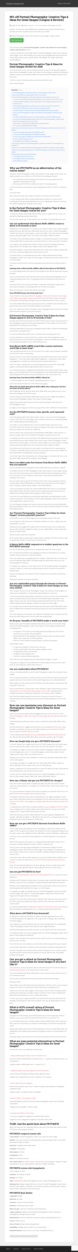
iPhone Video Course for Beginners (22, 1083)
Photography (52, 25)
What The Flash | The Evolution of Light (23, 1098)
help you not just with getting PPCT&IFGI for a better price (45, 735)
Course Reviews (42, 25)
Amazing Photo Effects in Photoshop (22, 1113)
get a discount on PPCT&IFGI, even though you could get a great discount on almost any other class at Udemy (39, 801)
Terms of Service (38, 1249)
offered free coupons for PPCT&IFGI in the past (44, 907)
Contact (16, 1249)
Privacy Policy (26, 1249)
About (8, 1249)
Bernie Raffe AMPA (15, 1236)
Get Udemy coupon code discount (32, 1162)
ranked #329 (17, 1181)
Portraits (58, 25)
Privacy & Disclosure (64, 3)
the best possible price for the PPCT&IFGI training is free (33, 875)
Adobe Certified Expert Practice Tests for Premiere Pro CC (29, 1056)
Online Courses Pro (15, 3)
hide (20, 90)
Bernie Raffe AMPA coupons (29, 1236)
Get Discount (16, 40)
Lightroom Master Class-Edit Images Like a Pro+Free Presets (30, 1070)
